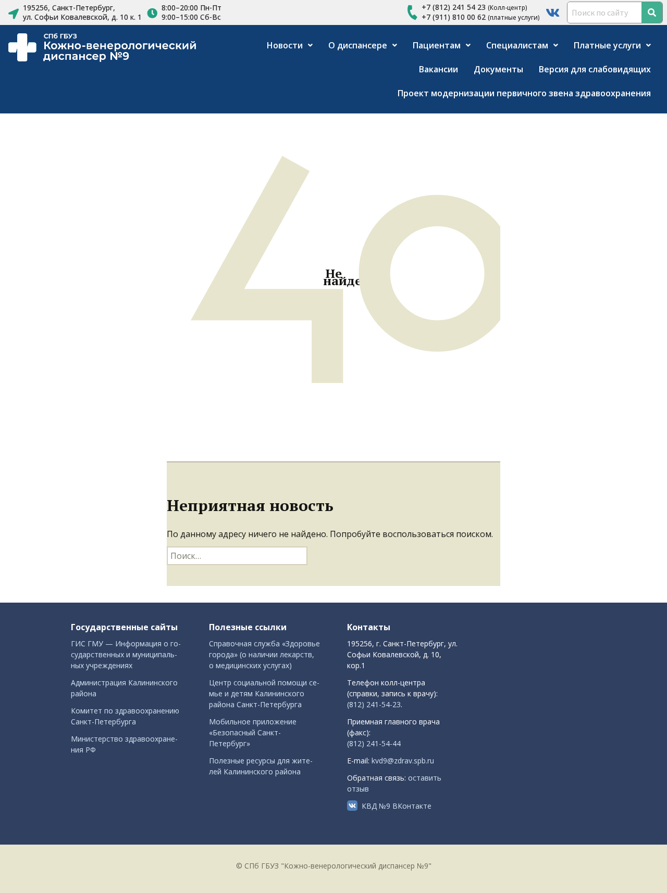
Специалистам (517, 45)
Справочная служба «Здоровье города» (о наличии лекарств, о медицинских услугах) (264, 654)
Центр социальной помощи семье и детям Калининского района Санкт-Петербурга (264, 693)
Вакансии (438, 69)
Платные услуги (607, 45)
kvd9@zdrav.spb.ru (403, 761)
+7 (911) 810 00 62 (454, 17)
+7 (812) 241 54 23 (454, 7)
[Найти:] (237, 556)
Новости (285, 45)
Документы (498, 69)
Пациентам (437, 45)
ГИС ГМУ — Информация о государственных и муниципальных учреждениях (126, 654)
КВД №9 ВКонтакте (396, 806)
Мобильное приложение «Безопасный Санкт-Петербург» (253, 732)
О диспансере (357, 45)
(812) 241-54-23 (374, 704)
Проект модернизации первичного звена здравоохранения (524, 93)
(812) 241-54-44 (374, 743)
